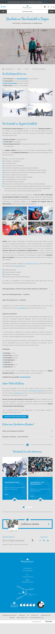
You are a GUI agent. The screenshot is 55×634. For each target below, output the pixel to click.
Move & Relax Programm (10, 83)
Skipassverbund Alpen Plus (32, 263)
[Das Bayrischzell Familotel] (27, 6)
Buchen (27, 2)
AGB (28, 615)
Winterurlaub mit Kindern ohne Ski (14, 479)
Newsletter (32, 540)
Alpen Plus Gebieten (17, 266)
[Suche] (48, 7)
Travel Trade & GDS (22, 617)
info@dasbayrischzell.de (27, 582)
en (53, 7)
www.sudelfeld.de (21, 308)
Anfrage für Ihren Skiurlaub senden (15, 416)
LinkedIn (48, 540)
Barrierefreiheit (46, 615)
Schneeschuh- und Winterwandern (40, 479)
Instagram (44, 540)
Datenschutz (35, 615)
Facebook (40, 540)
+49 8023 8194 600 (25, 377)
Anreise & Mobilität (27, 592)
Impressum (22, 615)
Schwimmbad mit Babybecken (36, 390)
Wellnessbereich (18, 393)
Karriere (12, 617)
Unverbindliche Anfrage (9, 615)
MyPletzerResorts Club (36, 617)
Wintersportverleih (22, 78)
